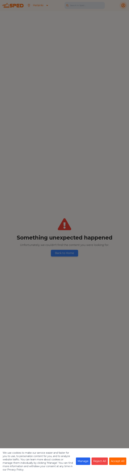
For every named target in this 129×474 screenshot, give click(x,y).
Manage (83, 461)
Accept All (118, 461)
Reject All (99, 461)
